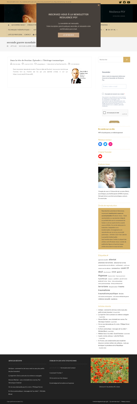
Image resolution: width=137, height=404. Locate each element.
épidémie (114, 299)
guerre (119, 272)
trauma (121, 286)
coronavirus (116, 268)
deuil (100, 271)
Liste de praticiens (15, 34)
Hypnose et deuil (111, 276)
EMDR (114, 272)
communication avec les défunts (106, 265)
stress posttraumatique (104, 283)
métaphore (110, 278)
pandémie (116, 278)
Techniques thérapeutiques (18, 30)
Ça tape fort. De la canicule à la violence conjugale (113, 314)
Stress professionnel (116, 283)
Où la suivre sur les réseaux (59, 378)
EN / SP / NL (112, 30)
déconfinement (107, 272)
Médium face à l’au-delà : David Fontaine (110, 333)
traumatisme (104, 290)
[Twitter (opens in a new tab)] (120, 2)
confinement (119, 265)
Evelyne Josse (16, 64)
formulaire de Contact (68, 368)
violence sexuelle (104, 299)
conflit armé (126, 265)
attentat (112, 259)
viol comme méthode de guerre (121, 296)
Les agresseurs (41, 64)
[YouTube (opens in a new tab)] (128, 2)
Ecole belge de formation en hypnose (62, 383)
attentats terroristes (105, 263)
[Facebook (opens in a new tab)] (124, 2)
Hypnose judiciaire (120, 276)
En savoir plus (102, 198)
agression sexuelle (103, 259)
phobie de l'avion (102, 281)
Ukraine (121, 293)
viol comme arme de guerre (105, 296)
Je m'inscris (68, 35)
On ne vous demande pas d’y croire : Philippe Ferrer (114, 324)
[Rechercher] (126, 59)
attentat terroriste (120, 263)
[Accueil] (8, 25)
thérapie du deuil (113, 286)
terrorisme (103, 286)
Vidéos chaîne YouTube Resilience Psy (57, 64)
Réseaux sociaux (125, 401)
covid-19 (125, 268)
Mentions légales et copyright (100, 401)
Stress (109, 281)
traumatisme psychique (108, 293)
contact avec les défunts (104, 268)
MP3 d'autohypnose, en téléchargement (110, 132)
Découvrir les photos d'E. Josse (109, 387)
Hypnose (102, 275)
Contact (27, 34)
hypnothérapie (102, 279)
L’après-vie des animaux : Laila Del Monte (111, 336)
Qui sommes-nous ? (18, 25)
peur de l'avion (123, 278)
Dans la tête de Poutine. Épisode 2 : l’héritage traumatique (37, 60)
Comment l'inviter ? (56, 373)
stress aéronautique (117, 281)
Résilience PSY (117, 11)
